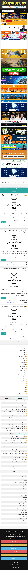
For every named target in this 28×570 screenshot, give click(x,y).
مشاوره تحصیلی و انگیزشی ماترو (21, 474)
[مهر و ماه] (14, 16)
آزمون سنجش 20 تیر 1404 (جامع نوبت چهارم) (14, 195)
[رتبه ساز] (14, 28)
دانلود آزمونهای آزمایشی (21, 370)
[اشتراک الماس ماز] (14, 107)
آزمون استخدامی (23, 348)
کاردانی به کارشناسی (22, 390)
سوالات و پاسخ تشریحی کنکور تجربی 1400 (18, 415)
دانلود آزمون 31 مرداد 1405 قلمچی (20, 457)
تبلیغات (6, 531)
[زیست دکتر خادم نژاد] (14, 37)
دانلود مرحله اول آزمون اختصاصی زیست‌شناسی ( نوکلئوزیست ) (15, 447)
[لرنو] (14, 62)
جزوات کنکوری (23, 366)
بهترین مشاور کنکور (24, 512)
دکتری (24, 378)
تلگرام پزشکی (14, 541)
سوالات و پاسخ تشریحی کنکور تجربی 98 (19, 422)
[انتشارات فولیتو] (14, 71)
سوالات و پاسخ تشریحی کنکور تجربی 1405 (18, 461)
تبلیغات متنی (13, 471)
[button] (25, 10)
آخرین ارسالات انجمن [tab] (7, 434)
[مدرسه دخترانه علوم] (14, 139)
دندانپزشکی (24, 380)
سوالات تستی (23, 384)
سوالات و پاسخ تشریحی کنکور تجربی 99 (19, 405)
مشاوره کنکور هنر (24, 484)
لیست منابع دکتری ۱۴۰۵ (23, 493)
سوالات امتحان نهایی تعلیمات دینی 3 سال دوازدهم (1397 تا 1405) (14, 411)
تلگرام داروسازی (14, 548)
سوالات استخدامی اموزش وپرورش (21, 478)
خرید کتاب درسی (24, 480)
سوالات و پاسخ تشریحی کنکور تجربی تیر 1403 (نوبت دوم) (16, 418)
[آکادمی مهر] (14, 89)
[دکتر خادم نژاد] (14, 131)
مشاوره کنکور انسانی (23, 488)
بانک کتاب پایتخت (24, 523)
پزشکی (24, 360)
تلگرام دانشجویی (14, 555)
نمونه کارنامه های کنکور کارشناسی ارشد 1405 (18, 438)
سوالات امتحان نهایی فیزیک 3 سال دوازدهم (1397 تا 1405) (16, 420)
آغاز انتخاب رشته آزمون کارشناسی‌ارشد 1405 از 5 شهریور (16, 442)
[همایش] (14, 115)
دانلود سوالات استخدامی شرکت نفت (21, 482)
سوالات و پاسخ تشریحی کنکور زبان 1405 (19, 468)
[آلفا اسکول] (14, 44)
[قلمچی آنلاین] (14, 121)
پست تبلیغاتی (23, 362)
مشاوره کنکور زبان (24, 499)
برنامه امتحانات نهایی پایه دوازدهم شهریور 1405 (18, 445)
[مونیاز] (14, 98)
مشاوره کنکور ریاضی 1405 (22, 520)
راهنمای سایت (15, 531)
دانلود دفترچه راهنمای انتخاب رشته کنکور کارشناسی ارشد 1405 (15, 440)
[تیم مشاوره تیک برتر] (14, 154)
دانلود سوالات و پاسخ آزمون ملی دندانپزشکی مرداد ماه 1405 (15, 449)
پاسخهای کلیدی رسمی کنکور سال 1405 (19, 459)
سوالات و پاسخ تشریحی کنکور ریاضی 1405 (18, 464)
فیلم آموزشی (23, 388)
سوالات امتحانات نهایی (22, 382)
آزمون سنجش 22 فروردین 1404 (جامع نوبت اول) (13, 306)
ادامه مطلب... (3, 222)
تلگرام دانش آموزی (14, 551)
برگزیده (24, 358)
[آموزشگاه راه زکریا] (14, 124)
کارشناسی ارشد (23, 392)
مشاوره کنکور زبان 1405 (23, 505)
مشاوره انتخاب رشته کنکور (22, 514)
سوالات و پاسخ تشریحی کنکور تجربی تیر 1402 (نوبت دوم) (16, 424)
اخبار (25, 352)
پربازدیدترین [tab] (20, 398)
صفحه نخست (24, 180)
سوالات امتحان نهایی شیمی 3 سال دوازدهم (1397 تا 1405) (16, 430)
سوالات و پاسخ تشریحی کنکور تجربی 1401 (18, 426)
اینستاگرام (14, 558)
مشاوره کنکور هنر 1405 (23, 525)
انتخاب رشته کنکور (22, 356)
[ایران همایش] (14, 163)
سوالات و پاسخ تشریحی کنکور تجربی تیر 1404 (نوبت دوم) (16, 409)
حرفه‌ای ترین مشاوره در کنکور (22, 508)
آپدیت (24, 346)
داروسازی (24, 368)
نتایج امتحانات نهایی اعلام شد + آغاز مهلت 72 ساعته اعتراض (15, 436)
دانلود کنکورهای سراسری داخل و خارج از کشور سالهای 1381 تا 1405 (14, 403)
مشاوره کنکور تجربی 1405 (22, 495)
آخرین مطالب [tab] (20, 434)
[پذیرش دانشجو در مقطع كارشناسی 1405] (14, 80)
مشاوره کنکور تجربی (23, 486)
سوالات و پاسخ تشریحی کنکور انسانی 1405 (18, 466)
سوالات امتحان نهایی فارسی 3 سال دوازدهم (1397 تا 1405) (16, 428)
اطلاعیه (24, 354)
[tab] (14, 344)
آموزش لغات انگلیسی (23, 491)
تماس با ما (10, 531)
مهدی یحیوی (25, 497)
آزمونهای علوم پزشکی (22, 350)
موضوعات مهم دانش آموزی (21, 393)
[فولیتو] (14, 32)
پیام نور (24, 364)
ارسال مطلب (21, 531)
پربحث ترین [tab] (6, 398)
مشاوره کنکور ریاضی (23, 501)
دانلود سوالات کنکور (22, 372)
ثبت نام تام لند (24, 516)
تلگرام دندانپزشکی (14, 545)
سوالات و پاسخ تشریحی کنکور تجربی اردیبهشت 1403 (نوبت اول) (15, 401)
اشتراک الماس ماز (24, 476)
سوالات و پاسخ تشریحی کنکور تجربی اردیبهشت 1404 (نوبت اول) (15, 413)
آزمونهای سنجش (9, 227)
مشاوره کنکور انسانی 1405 (22, 503)
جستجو (3, 11)
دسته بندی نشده (23, 376)
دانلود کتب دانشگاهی (22, 374)
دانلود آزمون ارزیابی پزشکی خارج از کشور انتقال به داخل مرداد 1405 (14, 451)
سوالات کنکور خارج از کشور (21, 386)
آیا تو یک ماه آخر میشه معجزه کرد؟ (20, 407)
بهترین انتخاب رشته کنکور (22, 518)
